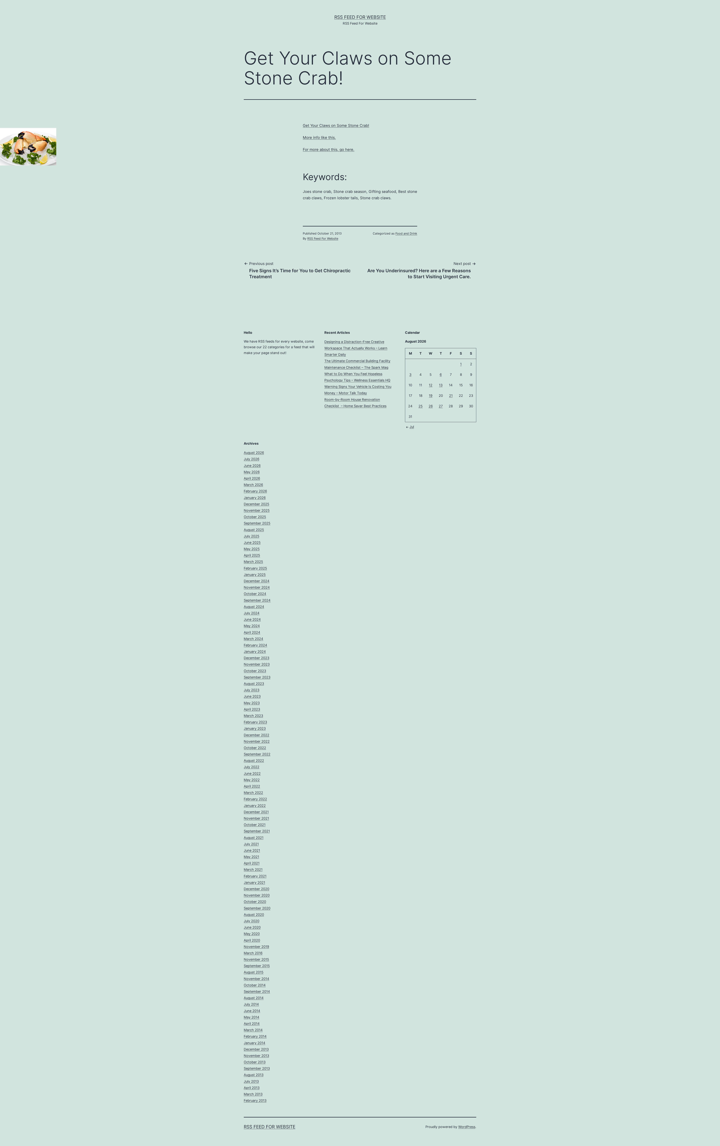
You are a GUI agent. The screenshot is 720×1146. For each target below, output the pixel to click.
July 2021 (251, 844)
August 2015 (253, 972)
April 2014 (252, 1024)
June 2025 (252, 542)
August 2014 (254, 998)
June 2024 (252, 619)
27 (441, 406)
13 (440, 385)
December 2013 (256, 1049)
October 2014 (255, 985)
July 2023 (251, 690)
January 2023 (255, 728)
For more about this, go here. (328, 149)
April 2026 (252, 478)
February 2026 (255, 491)
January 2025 (255, 575)
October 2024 (255, 594)
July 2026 (251, 459)
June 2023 (252, 696)
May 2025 (252, 549)
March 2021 (253, 870)
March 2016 (253, 953)
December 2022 (256, 735)
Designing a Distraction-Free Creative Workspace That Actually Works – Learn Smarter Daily (355, 348)
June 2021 (252, 850)
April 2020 (252, 940)
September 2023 (257, 677)
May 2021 (251, 857)
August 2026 (254, 453)
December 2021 (256, 812)
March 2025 (253, 562)
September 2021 (257, 831)
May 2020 (252, 934)
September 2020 (257, 908)
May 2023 (252, 703)
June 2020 (252, 927)
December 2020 (256, 889)
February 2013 (255, 1100)
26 (431, 406)
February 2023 (255, 722)
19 (430, 396)
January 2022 (255, 806)
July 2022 (251, 767)
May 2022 (252, 780)
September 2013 (257, 1068)
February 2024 (255, 645)
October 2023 (255, 671)
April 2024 (252, 632)
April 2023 (252, 709)
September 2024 (257, 600)
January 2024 (255, 651)
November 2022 (257, 741)
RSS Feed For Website (360, 17)
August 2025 (254, 530)
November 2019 (256, 947)
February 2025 (255, 568)
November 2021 (256, 818)
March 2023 (253, 716)
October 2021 (255, 825)
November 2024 (257, 587)
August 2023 (254, 684)
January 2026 (255, 498)
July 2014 (251, 1004)
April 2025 (252, 555)
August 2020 (254, 915)
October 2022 (255, 748)
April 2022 (252, 786)
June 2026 (252, 466)
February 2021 (255, 876)
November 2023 (257, 664)
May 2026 (252, 472)
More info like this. (319, 137)
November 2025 (257, 510)
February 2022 (255, 799)
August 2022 (254, 760)
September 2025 (257, 523)
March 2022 (253, 793)
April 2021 (252, 863)
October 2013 (255, 1062)
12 (430, 385)
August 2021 (253, 838)
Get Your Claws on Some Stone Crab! (336, 125)
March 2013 (253, 1094)
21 (451, 396)
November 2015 (256, 959)
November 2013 (256, 1056)
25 (420, 406)
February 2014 (255, 1036)
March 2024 (253, 639)
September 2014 (257, 991)
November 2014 (256, 979)
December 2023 (256, 658)
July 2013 (251, 1081)
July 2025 (251, 536)
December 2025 (256, 504)
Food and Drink (406, 233)
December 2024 (256, 581)
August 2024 (254, 607)
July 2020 (251, 921)
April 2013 (252, 1088)
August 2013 (253, 1075)
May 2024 (252, 626)
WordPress (466, 1127)
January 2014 (254, 1043)
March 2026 (253, 485)
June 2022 (252, 773)
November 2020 (257, 895)
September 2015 (257, 966)
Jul (412, 427)
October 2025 (255, 517)
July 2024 (252, 613)
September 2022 (257, 754)
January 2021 (254, 882)
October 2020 (255, 902)
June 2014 (252, 1011)
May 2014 (251, 1017)
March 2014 (253, 1030)
